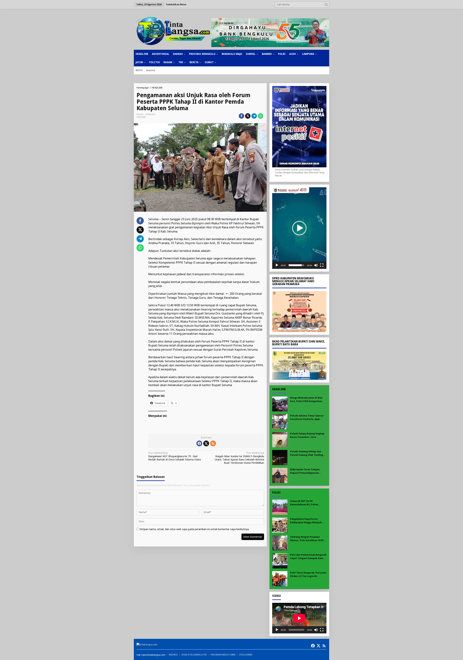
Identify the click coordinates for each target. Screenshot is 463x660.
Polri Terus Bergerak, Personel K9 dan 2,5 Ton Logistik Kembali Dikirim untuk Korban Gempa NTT (308, 574)
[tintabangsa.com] (172, 30)
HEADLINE (141, 117)
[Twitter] (206, 443)
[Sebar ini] (241, 116)
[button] (326, 4)
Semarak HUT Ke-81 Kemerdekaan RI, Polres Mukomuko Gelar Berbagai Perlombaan (306, 503)
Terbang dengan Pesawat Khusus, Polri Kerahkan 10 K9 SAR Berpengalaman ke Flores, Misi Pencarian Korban (307, 539)
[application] (299, 228)
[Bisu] (316, 265)
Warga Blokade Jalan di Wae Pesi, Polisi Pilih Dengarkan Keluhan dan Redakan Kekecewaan (306, 399)
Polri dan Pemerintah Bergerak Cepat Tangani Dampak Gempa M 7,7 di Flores (308, 556)
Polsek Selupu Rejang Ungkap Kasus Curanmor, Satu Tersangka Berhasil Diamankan (308, 435)
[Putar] (277, 265)
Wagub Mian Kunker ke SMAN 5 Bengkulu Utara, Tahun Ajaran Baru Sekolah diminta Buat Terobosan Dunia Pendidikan (239, 457)
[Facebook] (199, 443)
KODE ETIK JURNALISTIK (194, 654)
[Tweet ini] (247, 116)
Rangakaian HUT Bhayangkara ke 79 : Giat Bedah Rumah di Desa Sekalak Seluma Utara (174, 456)
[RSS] (213, 443)
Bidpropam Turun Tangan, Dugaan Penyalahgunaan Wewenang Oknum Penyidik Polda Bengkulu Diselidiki (306, 471)
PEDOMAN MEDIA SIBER (223, 654)
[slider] (296, 265)
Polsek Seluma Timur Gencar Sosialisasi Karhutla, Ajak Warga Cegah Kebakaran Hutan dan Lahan (308, 417)
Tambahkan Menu (176, 4)
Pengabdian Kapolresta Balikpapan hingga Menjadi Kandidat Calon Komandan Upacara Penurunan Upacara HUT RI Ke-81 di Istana (306, 521)
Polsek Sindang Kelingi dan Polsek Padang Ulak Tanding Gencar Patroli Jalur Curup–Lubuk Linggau (306, 453)
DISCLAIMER (245, 654)
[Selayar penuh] (322, 265)
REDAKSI (173, 654)
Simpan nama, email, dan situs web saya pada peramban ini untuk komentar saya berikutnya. (194, 529)
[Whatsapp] (260, 116)
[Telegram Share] (254, 116)
